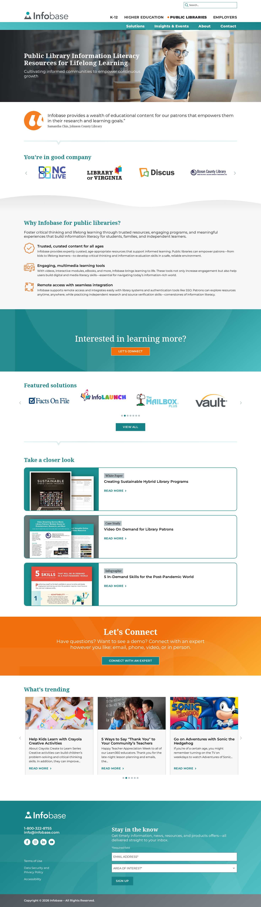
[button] (26, 173)
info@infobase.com (41, 832)
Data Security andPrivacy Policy (36, 870)
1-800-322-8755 (38, 828)
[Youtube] (51, 842)
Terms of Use (33, 861)
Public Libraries (188, 17)
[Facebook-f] (27, 842)
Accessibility (32, 879)
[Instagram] (35, 842)
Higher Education (144, 17)
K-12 (114, 17)
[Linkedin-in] (43, 842)
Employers (225, 17)
